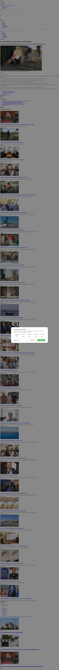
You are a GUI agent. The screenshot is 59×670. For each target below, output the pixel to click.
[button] (17, 340)
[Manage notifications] (57, 668)
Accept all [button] (41, 340)
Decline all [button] (32, 340)
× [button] (46, 328)
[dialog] (29, 335)
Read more (29, 332)
